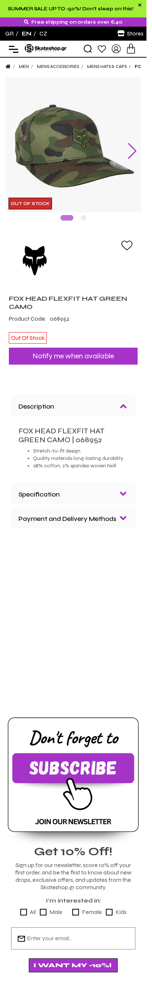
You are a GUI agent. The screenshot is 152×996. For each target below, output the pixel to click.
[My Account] (116, 48)
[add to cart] (131, 48)
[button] (67, 218)
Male (55, 911)
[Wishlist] (102, 48)
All (33, 911)
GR (9, 33)
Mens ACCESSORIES (58, 66)
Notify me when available (73, 356)
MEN (24, 66)
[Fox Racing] (73, 260)
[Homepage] (8, 66)
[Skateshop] (46, 48)
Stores (135, 33)
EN (26, 33)
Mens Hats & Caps (107, 66)
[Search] (88, 49)
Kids (121, 911)
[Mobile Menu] (12, 48)
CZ (43, 33)
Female (92, 911)
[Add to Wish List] (127, 245)
